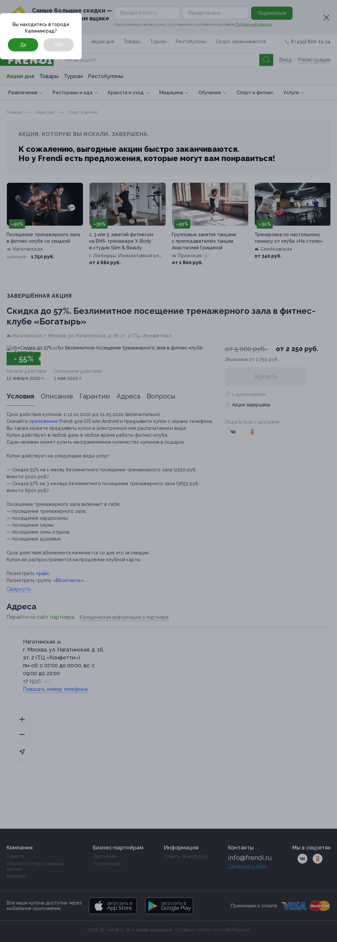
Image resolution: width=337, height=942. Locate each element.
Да (23, 44)
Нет (59, 44)
